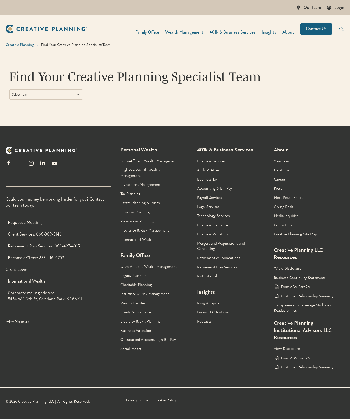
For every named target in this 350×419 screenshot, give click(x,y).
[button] (338, 29)
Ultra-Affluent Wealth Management (148, 161)
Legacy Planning (133, 275)
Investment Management (140, 184)
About (288, 32)
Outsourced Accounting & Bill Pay (148, 339)
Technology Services (213, 215)
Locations (282, 170)
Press (278, 188)
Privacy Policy (137, 400)
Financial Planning (135, 212)
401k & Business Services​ (232, 32)
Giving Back (283, 206)
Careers (280, 179)
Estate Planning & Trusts (140, 203)
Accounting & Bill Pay (214, 188)
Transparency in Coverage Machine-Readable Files (302, 308)
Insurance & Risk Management (144, 230)
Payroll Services (209, 197)
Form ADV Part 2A (295, 286)
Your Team (282, 161)
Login (339, 7)
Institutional (207, 276)
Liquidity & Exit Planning (140, 321)
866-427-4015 (67, 246)
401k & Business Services (225, 150)
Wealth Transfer (132, 303)
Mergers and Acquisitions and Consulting (221, 246)
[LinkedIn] (43, 165)
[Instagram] (31, 165)
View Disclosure (287, 348)
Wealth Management (184, 32)
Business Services (211, 161)
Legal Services (208, 206)
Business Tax (207, 179)
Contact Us (316, 28)
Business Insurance (212, 225)
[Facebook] (9, 165)
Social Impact (130, 349)
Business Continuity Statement (299, 277)
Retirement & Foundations (218, 258)
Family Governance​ (135, 312)
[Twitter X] (19, 165)
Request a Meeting (25, 222)
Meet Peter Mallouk (289, 197)
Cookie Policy (165, 400)
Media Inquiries (286, 215)
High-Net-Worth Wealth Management (140, 173)
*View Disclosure (17, 322)
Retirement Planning (137, 221)
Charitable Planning (136, 285)
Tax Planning (130, 194)
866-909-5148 (49, 234)
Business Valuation (135, 330)
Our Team (312, 7)
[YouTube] (54, 165)
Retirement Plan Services (217, 267)
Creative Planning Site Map (295, 234)
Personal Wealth (138, 150)
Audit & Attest (209, 170)
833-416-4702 (51, 257)
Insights (269, 32)
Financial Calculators (213, 312)
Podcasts (204, 321)
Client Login (16, 269)
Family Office (147, 32)
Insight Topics (208, 303)
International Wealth (26, 281)
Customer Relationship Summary (307, 296)
